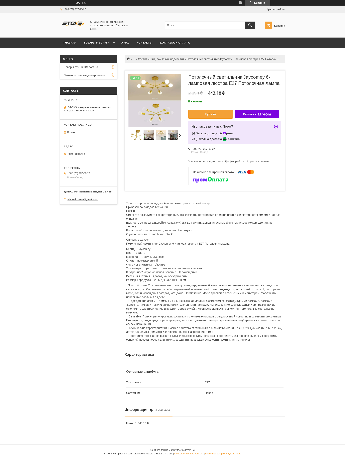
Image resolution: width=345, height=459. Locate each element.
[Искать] (250, 25)
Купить (210, 114)
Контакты (144, 42)
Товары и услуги (96, 42)
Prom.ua (190, 450)
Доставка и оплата (175, 42)
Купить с (250, 114)
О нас (125, 42)
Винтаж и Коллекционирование (84, 75)
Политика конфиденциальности (223, 453)
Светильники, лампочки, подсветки (161, 59)
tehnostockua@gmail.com (82, 199)
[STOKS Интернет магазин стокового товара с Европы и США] (72, 32)
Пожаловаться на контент (188, 453)
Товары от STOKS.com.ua (81, 67)
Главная (69, 42)
